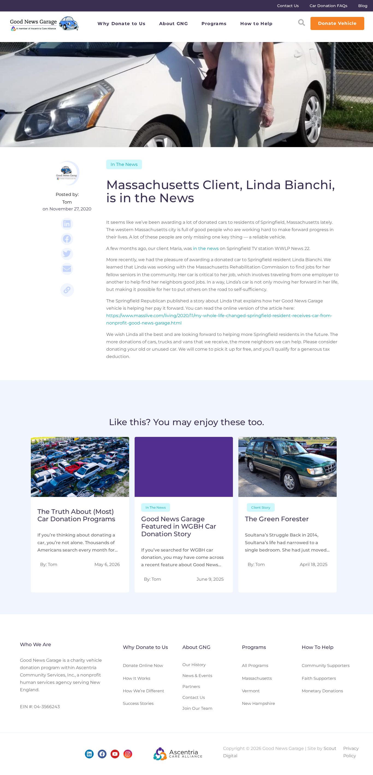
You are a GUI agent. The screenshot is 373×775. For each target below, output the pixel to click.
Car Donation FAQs (328, 6)
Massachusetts (257, 678)
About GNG (173, 23)
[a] (80, 514)
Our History (194, 664)
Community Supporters (326, 665)
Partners (191, 686)
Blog (363, 6)
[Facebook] (102, 754)
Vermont (251, 690)
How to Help (256, 23)
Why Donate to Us (121, 23)
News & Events (197, 675)
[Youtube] (115, 754)
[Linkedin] (89, 754)
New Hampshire (258, 703)
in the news (206, 248)
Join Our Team (197, 708)
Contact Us (288, 6)
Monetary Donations (322, 690)
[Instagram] (127, 754)
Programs (214, 23)
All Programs (255, 665)
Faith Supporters (319, 678)
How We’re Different (143, 690)
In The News (124, 164)
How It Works (136, 678)
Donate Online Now (143, 665)
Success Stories (138, 703)
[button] (67, 224)
